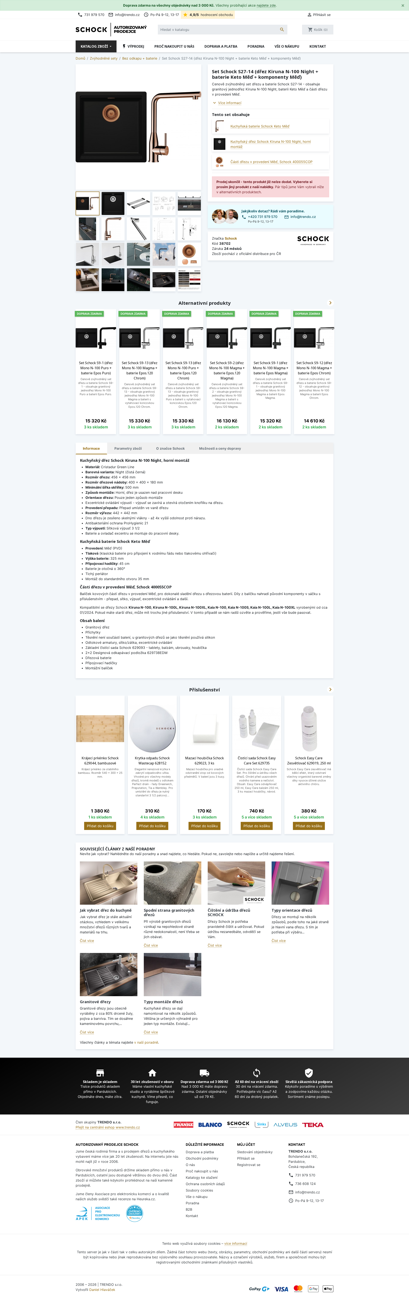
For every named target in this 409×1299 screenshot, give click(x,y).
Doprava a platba (220, 46)
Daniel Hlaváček (102, 1290)
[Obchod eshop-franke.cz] (183, 1125)
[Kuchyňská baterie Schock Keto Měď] (219, 126)
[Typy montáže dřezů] (172, 974)
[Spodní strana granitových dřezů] (172, 883)
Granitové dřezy (95, 1001)
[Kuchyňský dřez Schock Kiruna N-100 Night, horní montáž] (219, 144)
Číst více (87, 940)
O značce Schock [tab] (170, 448)
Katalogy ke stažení (201, 1177)
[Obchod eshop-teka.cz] (313, 1124)
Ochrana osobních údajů (205, 1184)
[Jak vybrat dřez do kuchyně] (108, 883)
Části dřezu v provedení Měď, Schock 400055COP (271, 162)
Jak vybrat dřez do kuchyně (106, 910)
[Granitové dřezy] (108, 974)
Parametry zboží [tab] (128, 448)
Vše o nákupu (287, 46)
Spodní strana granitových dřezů (169, 912)
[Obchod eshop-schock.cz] (238, 1125)
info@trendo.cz (124, 14)
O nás (190, 1165)
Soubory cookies (199, 1190)
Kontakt (318, 46)
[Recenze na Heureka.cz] (134, 1216)
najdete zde (266, 5)
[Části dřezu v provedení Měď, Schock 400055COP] (219, 162)
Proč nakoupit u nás (174, 46)
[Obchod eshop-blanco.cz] (210, 1124)
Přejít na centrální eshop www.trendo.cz (108, 1127)
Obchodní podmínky (202, 1158)
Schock (231, 238)
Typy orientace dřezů (292, 910)
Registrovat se (248, 1165)
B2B (189, 1209)
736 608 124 (305, 1184)
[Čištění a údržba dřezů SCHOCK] (236, 883)
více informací (235, 1243)
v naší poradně (146, 1042)
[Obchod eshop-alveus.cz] (285, 1125)
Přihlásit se (246, 1158)
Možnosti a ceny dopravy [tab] (220, 448)
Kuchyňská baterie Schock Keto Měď (259, 126)
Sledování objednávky (255, 1152)
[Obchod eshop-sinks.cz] (262, 1125)
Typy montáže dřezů (163, 1001)
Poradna (256, 46)
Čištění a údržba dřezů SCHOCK (229, 912)
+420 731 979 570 (262, 217)
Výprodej (133, 46)
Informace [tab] (91, 448)
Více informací (229, 103)
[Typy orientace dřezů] (300, 883)
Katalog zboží (95, 46)
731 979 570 (91, 14)
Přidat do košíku (100, 826)
